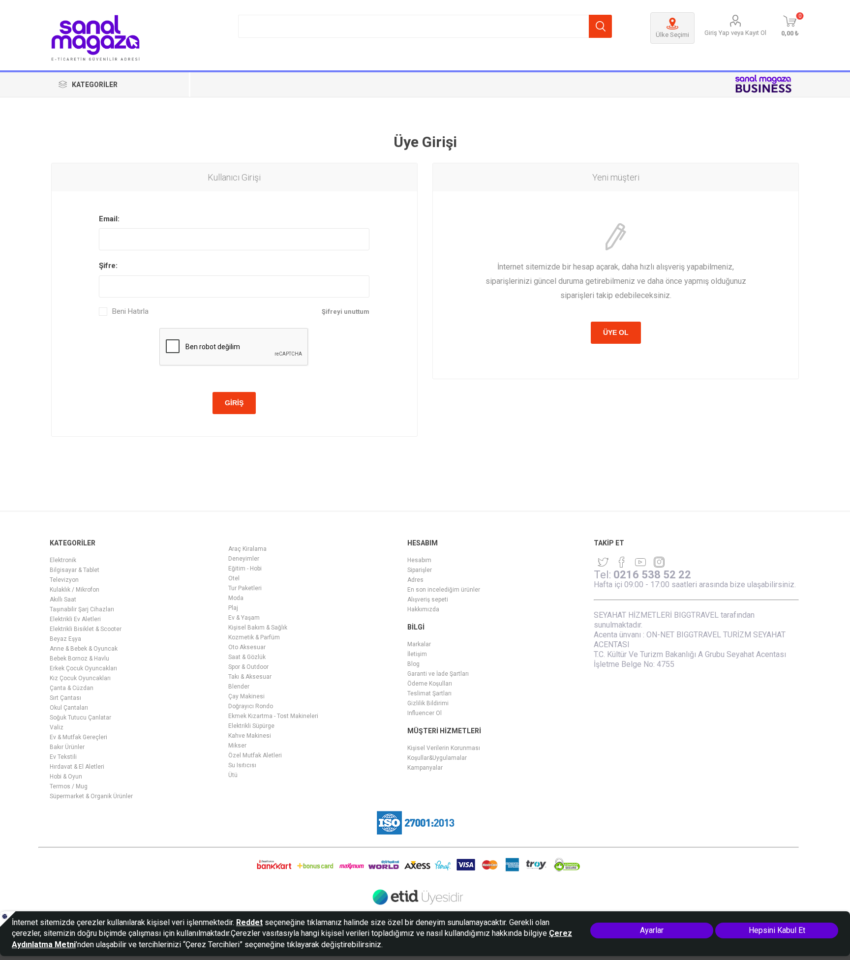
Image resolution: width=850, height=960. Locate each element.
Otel (234, 578)
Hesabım (419, 560)
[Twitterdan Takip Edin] (603, 562)
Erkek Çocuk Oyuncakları (83, 668)
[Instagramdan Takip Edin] (640, 562)
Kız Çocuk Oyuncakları (80, 678)
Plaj (233, 607)
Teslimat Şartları (429, 693)
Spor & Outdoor (248, 666)
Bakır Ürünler (67, 747)
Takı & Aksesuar (250, 676)
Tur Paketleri (245, 588)
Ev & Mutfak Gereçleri (78, 737)
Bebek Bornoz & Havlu (79, 658)
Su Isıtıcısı (242, 765)
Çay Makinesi (246, 696)
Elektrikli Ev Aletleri (75, 619)
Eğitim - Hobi (245, 568)
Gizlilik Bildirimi (428, 703)
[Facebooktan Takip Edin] (622, 562)
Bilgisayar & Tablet (74, 570)
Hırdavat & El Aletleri (77, 766)
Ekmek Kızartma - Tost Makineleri (273, 716)
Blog (413, 663)
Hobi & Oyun (66, 776)
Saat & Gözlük (247, 657)
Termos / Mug (69, 786)
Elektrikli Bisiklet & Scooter (85, 629)
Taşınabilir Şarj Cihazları (82, 609)
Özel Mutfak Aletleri (255, 755)
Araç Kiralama (247, 548)
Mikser (237, 745)
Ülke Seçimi (672, 34)
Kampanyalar (425, 767)
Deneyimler (243, 558)
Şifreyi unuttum (345, 311)
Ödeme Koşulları (429, 683)
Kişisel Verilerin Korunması (443, 748)
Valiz (56, 727)
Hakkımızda (423, 609)
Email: (109, 218)
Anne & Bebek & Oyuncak (84, 648)
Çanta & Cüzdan (71, 688)
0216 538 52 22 (652, 575)
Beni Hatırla (130, 311)
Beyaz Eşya (65, 638)
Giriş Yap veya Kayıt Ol (735, 32)
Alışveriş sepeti (427, 599)
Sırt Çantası (65, 697)
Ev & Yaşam (244, 617)
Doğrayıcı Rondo (250, 706)
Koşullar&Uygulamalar (437, 757)
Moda (235, 598)
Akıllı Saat (63, 599)
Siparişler (419, 570)
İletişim (417, 654)
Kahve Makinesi (249, 735)
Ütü (233, 775)
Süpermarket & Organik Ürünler (91, 796)
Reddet (249, 922)
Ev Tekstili (63, 756)
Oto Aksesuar (247, 647)
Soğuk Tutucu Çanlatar (80, 717)
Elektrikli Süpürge (251, 725)
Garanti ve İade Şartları (438, 673)
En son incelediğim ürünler (443, 589)
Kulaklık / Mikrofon (74, 589)
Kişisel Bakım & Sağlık (257, 627)
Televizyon (64, 579)
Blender (238, 686)
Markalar (419, 644)
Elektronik (63, 560)
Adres (415, 579)
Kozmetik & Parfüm (254, 637)
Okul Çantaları (69, 707)
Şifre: (108, 265)
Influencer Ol (424, 713)
